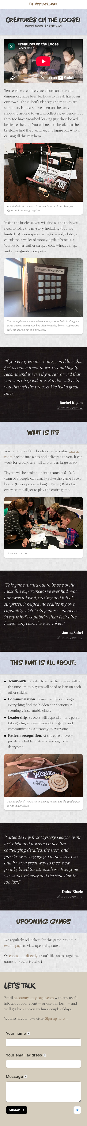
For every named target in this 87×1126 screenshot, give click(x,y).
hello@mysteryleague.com (34, 997)
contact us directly (23, 955)
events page (13, 945)
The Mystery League (43, 4)
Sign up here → (57, 1018)
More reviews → (70, 407)
